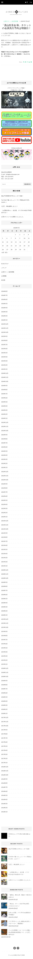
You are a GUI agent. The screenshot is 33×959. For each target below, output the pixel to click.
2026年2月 (4, 316)
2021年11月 (4, 525)
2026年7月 (4, 295)
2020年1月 (4, 615)
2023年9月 (4, 434)
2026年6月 (4, 299)
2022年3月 (4, 508)
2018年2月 (4, 709)
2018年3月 (4, 705)
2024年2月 (4, 414)
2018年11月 (4, 672)
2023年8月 (4, 439)
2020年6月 (4, 594)
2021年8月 (4, 537)
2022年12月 (4, 471)
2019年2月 (4, 660)
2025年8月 (4, 340)
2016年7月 (4, 787)
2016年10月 (4, 775)
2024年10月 (4, 381)
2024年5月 (4, 402)
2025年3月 (4, 361)
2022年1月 (4, 516)
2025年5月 (4, 352)
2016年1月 (4, 812)
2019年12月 (4, 619)
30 (20, 249)
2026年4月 (4, 307)
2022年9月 (4, 484)
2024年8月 (4, 389)
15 (16, 242)
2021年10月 (4, 529)
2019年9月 (4, 631)
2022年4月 (4, 504)
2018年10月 (4, 676)
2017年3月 (4, 754)
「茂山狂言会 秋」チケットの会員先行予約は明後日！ (16, 26)
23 (20, 246)
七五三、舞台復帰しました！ (9, 206)
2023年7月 (4, 443)
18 (29, 242)
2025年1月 (4, 369)
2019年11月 (4, 623)
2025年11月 (4, 328)
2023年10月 (4, 430)
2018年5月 (4, 697)
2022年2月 (4, 512)
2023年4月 (4, 455)
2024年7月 (4, 393)
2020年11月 (4, 574)
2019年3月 (4, 656)
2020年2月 (4, 611)
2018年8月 (4, 684)
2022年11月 (4, 475)
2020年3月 (4, 607)
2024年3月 (4, 410)
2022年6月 (4, 496)
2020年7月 (4, 590)
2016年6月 (4, 791)
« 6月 (2, 252)
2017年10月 (4, 725)
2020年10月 (4, 578)
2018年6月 (4, 693)
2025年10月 (4, 332)
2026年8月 (4, 291)
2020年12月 (4, 570)
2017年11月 (4, 721)
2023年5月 (4, 451)
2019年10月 (4, 627)
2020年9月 (4, 582)
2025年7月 (4, 344)
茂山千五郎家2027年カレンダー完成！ (12, 196)
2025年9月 (4, 336)
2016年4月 (4, 799)
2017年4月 (4, 750)
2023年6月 (4, 447)
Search (27, 184)
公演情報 (3, 276)
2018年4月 (4, 701)
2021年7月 (4, 541)
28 (11, 249)
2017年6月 (4, 742)
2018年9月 (4, 680)
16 (20, 242)
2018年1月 (4, 713)
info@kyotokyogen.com (12, 174)
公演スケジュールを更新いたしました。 (12, 216)
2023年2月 (4, 463)
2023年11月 (4, 426)
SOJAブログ (4, 263)
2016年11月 (4, 771)
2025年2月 (4, 365)
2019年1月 (4, 664)
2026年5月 (4, 303)
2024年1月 (4, 418)
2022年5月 (4, 500)
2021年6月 (4, 545)
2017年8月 (4, 734)
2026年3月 (4, 311)
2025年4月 (4, 357)
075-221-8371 (9, 176)
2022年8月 (4, 488)
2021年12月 (4, 521)
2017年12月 (4, 717)
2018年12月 (4, 668)
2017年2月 (4, 758)
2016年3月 (4, 803)
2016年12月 (4, 766)
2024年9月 (4, 385)
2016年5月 (4, 795)
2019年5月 (4, 648)
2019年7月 (4, 639)
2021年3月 (4, 557)
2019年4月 (4, 652)
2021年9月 (4, 533)
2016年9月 (4, 779)
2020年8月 (4, 586)
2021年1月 (4, 566)
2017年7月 (4, 738)
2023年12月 (4, 422)
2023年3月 (4, 459)
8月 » (6, 252)
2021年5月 (4, 549)
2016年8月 (4, 783)
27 (7, 249)
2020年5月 (4, 598)
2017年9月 (4, 730)
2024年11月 (4, 377)
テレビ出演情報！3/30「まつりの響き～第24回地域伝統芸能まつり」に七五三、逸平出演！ (20, 932)
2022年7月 (4, 492)
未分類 (3, 280)
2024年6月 (4, 398)
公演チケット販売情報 (11, 21)
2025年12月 (4, 324)
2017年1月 (4, 762)
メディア (3, 268)
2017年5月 (4, 746)
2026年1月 (4, 320)
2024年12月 (4, 373)
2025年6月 (4, 348)
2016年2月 (4, 807)
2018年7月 (4, 689)
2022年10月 (4, 480)
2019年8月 (4, 635)
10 (24, 238)
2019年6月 (4, 644)
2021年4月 (4, 553)
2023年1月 (4, 467)
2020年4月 (4, 603)
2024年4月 (4, 406)
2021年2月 (4, 562)
